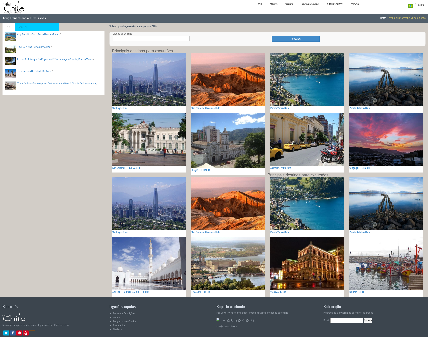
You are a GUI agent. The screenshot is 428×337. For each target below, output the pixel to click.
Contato (355, 4)
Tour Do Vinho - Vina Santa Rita (33, 47)
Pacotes (274, 4)
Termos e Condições (124, 313)
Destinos (289, 4)
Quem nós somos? (335, 4)
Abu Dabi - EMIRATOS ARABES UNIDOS (130, 292)
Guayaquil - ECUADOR (359, 168)
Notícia (116, 317)
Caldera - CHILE (356, 292)
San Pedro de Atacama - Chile (205, 108)
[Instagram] (32, 333)
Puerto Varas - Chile (279, 108)
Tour (260, 4)
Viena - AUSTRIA (278, 292)
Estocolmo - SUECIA (200, 292)
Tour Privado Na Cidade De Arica (34, 71)
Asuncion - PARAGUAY (280, 168)
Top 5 (8, 27)
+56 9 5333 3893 (238, 320)
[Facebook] (13, 333)
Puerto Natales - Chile (359, 108)
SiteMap (117, 329)
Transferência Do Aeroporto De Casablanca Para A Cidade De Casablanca (56, 83)
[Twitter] (6, 333)
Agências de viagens (309, 4)
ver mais (64, 325)
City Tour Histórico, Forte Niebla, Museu (38, 34)
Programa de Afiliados (124, 321)
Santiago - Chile (120, 108)
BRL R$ (421, 5)
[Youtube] (26, 333)
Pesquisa (296, 38)
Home (383, 18)
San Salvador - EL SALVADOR (126, 168)
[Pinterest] (19, 333)
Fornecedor (119, 325)
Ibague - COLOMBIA (200, 170)
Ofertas (23, 27)
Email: (327, 320)
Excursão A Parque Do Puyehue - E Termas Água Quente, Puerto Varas (55, 59)
